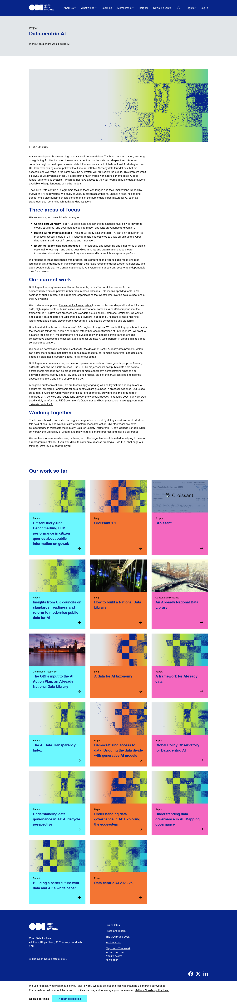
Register (191, 8)
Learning (107, 8)
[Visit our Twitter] (198, 973)
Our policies (113, 925)
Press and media (116, 931)
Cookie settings (39, 999)
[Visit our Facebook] (190, 973)
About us (69, 8)
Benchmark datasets (41, 327)
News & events (162, 8)
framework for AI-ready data (75, 305)
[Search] (178, 8)
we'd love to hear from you (55, 446)
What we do (87, 8)
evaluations (66, 327)
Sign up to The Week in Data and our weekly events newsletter (118, 954)
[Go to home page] (43, 8)
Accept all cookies (70, 999)
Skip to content (39, 17)
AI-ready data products (121, 349)
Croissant (123, 313)
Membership (124, 8)
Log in (204, 8)
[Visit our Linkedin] (205, 973)
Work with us (113, 942)
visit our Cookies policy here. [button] (152, 990)
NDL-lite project (88, 367)
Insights (143, 8)
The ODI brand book (118, 936)
